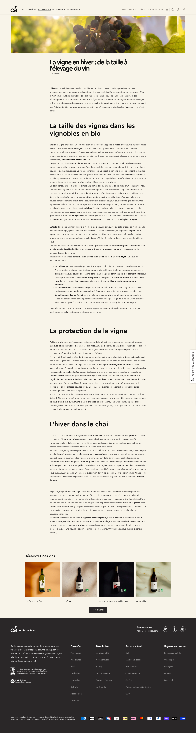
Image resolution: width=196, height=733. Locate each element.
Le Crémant (67, 601)
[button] (29, 10)
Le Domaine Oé (103, 673)
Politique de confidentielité (138, 687)
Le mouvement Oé (172, 653)
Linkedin (168, 673)
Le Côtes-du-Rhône (33, 601)
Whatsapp (169, 660)
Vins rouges (76, 653)
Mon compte (131, 667)
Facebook (168, 680)
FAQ (127, 653)
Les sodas (75, 680)
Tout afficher (98, 610)
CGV (127, 694)
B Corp (99, 667)
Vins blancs (76, 660)
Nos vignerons (102, 660)
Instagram (168, 667)
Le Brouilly (141, 601)
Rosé (73, 667)
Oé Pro (128, 680)
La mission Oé (44, 10)
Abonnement (76, 694)
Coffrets (74, 687)
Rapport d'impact (104, 680)
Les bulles (75, 673)
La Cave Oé (27, 10)
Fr (167, 10)
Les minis (75, 701)
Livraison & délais (133, 660)
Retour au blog (99, 543)
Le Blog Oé (101, 687)
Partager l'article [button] (60, 82)
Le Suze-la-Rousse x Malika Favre (114, 601)
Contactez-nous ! (133, 673)
